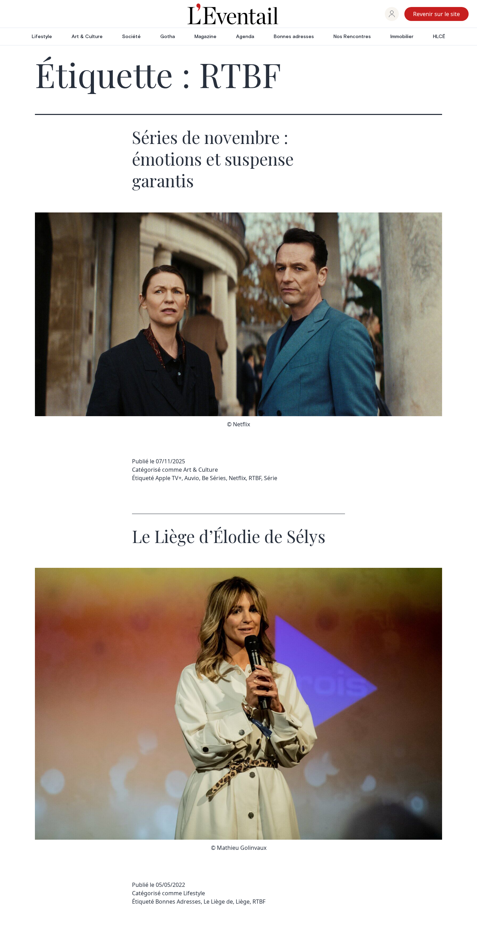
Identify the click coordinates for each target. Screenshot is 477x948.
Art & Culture (87, 36)
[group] (392, 14)
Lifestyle (42, 36)
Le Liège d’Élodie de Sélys (228, 536)
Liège (243, 901)
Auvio (191, 478)
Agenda (245, 36)
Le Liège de (218, 901)
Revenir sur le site (436, 14)
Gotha (167, 36)
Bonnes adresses (294, 36)
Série (270, 478)
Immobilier (401, 36)
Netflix (237, 478)
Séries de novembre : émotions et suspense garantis (213, 159)
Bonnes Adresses (178, 901)
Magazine (206, 36)
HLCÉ (439, 36)
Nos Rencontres (352, 36)
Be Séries (214, 478)
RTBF (255, 478)
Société (131, 36)
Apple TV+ (168, 478)
